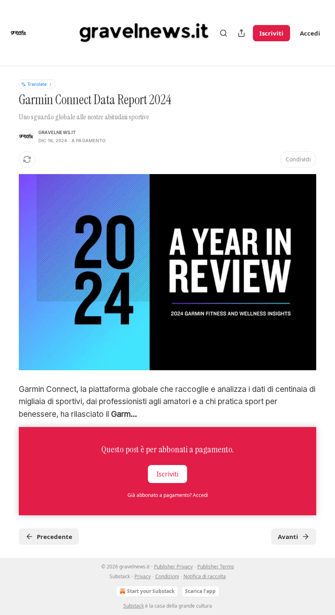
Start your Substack (150, 591)
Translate (37, 84)
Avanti (288, 536)
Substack (133, 605)
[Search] (223, 33)
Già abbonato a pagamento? (167, 495)
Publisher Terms (215, 566)
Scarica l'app (200, 591)
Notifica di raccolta (204, 576)
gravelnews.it (57, 132)
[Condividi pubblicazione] (241, 33)
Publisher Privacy (173, 566)
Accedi (310, 33)
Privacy (142, 576)
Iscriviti (271, 33)
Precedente (54, 536)
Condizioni (167, 576)
